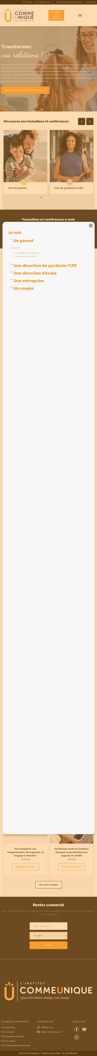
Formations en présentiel (25, 256)
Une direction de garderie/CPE (45, 265)
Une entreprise (28, 280)
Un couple (23, 288)
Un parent (23, 240)
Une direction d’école (35, 273)
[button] (90, 225)
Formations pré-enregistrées (27, 253)
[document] (48, 528)
